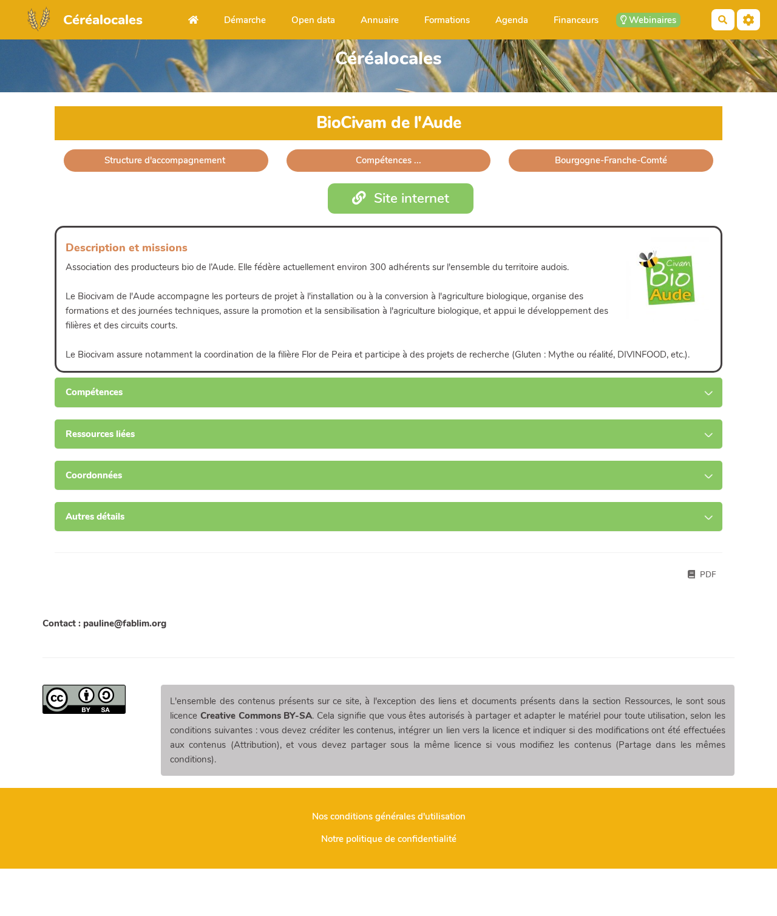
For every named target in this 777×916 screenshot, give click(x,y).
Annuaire (380, 20)
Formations (447, 20)
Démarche (245, 20)
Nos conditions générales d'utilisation (389, 816)
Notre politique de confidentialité (388, 839)
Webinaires (651, 20)
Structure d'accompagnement (166, 160)
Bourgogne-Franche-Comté (611, 160)
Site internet (409, 198)
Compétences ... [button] (388, 160)
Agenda (511, 20)
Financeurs (576, 20)
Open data (313, 20)
